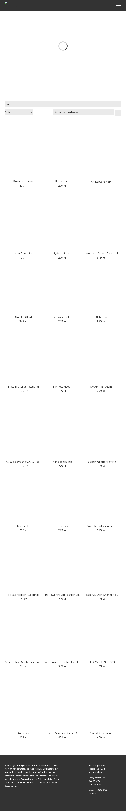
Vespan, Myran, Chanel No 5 (101, 594)
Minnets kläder (62, 386)
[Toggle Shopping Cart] (108, 6)
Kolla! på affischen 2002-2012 (23, 461)
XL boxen (101, 317)
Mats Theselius (23, 253)
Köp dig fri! (23, 526)
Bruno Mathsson (23, 181)
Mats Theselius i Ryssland (23, 386)
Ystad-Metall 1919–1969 (101, 662)
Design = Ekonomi (101, 386)
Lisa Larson (23, 733)
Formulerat (62, 181)
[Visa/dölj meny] (118, 5)
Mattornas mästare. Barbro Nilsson (103, 253)
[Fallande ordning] (118, 113)
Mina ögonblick (62, 461)
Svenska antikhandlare (101, 526)
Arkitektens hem (101, 181)
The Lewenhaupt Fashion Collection (65, 594)
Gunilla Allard (23, 317)
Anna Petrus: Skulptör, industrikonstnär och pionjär (36, 662)
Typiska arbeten (62, 317)
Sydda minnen (62, 253)
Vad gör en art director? (62, 733)
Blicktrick (62, 526)
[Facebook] (103, 798)
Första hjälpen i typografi (23, 594)
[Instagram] (107, 798)
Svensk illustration (101, 733)
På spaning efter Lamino (101, 461)
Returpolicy (94, 793)
